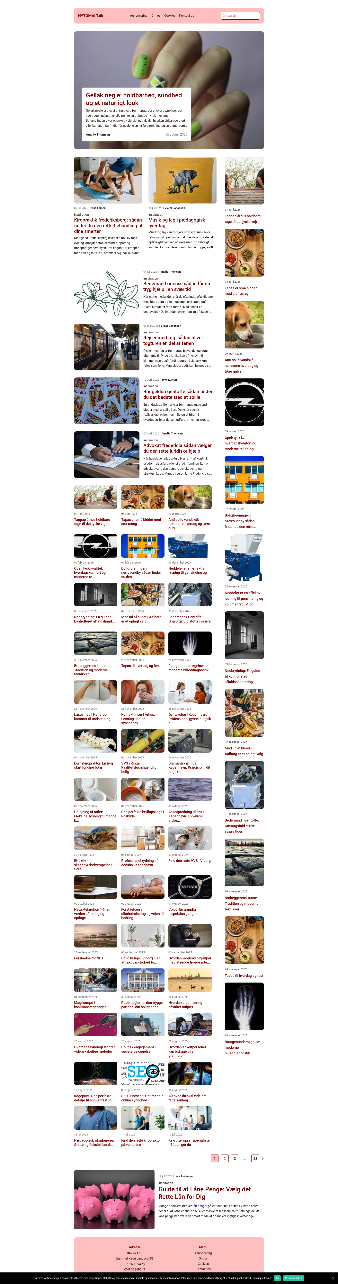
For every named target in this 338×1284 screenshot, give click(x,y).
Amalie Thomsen (98, 134)
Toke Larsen (98, 208)
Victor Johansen (175, 208)
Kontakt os (186, 15)
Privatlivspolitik (293, 1278)
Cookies (169, 15)
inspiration (81, 214)
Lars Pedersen (184, 1176)
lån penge (199, 1206)
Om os (155, 15)
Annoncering (138, 15)
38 (255, 1158)
